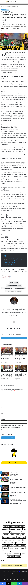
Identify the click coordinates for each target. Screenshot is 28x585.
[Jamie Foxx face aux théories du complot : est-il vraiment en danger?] (5, 488)
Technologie (16, 553)
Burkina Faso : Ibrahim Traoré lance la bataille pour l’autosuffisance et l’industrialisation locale (6, 374)
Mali (5, 542)
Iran (10, 540)
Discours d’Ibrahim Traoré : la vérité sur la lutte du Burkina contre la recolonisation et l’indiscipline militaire (20, 358)
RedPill (11, 548)
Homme (13, 537)
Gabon (23, 534)
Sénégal (4, 553)
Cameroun (12, 529)
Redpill (16, 548)
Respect (10, 551)
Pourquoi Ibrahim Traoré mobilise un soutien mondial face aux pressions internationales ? (7, 358)
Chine (24, 529)
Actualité (6, 526)
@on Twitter (4, 560)
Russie (24, 551)
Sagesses (14, 573)
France (17, 534)
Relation (22, 548)
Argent (22, 526)
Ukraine (23, 553)
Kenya (19, 540)
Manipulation (11, 542)
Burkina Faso (9, 6)
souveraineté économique (14, 291)
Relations (4, 551)
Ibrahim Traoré (16, 6)
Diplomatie (12, 531)
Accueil (4, 6)
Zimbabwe (18, 556)
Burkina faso (14, 282)
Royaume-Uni (18, 551)
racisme (5, 548)
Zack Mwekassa (23, 571)
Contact (12, 575)
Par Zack (10, 545)
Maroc (17, 542)
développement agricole (14, 285)
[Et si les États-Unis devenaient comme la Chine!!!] (5, 474)
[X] (13, 316)
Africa (11, 526)
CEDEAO (19, 529)
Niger (23, 542)
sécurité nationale (20, 288)
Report (4, 28)
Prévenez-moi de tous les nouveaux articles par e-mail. (13, 434)
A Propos (7, 575)
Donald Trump (21, 531)
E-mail (2, 413)
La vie (24, 540)
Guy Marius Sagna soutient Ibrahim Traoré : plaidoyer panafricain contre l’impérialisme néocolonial (20, 375)
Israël (14, 540)
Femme (12, 534)
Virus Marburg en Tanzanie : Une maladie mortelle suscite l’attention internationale (18, 494)
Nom (2, 407)
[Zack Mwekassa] (11, 2)
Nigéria (4, 545)
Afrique (17, 526)
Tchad (10, 553)
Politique (17, 545)
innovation (4, 540)
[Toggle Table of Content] (14, 72)
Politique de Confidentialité (20, 575)
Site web (3, 419)
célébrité (6, 531)
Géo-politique (6, 537)
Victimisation (11, 556)
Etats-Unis (6, 534)
